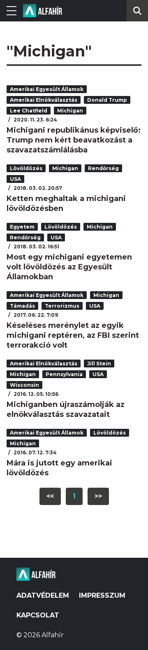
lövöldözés (26, 168)
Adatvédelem (42, 595)
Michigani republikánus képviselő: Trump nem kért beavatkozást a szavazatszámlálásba (74, 140)
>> (98, 496)
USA (15, 179)
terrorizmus (62, 306)
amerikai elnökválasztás (43, 100)
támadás (22, 306)
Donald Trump (107, 100)
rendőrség (103, 168)
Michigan (70, 111)
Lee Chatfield (28, 111)
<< (50, 496)
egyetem (22, 227)
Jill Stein (99, 363)
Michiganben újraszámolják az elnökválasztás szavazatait (66, 409)
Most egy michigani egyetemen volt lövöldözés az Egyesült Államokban (69, 267)
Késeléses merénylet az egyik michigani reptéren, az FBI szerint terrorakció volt (73, 335)
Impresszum (102, 595)
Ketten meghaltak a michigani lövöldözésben (66, 203)
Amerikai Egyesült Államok (46, 89)
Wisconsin (24, 385)
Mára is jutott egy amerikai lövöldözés (59, 467)
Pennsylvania (64, 374)
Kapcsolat (37, 615)
